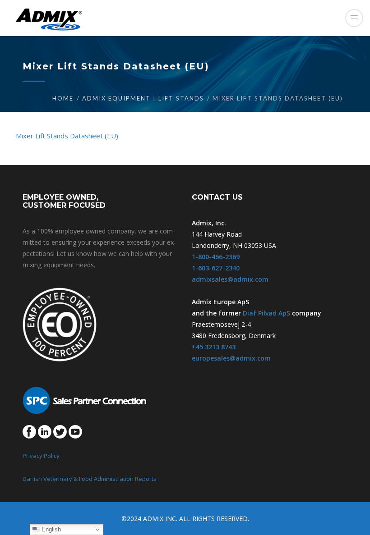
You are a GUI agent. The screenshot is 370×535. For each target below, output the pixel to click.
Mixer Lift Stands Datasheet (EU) (67, 135)
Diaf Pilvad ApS (266, 313)
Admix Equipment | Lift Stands (143, 98)
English (50, 529)
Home (63, 98)
